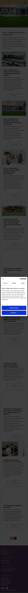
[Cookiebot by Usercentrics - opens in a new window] (20, 279)
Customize (13, 312)
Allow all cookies (14, 307)
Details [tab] (14, 283)
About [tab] (23, 283)
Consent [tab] (5, 283)
